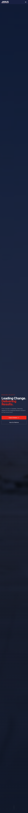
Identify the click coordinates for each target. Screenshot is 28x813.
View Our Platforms (14, 422)
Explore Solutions (13, 417)
